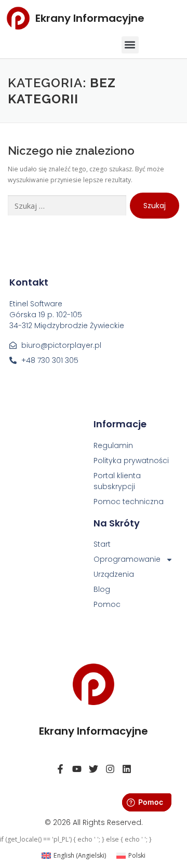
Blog (102, 589)
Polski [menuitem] (136, 855)
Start (102, 544)
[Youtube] (77, 769)
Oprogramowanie (127, 559)
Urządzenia (114, 574)
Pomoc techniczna (129, 501)
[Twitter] (93, 769)
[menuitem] (73, 855)
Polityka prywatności (131, 460)
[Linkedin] (126, 769)
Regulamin (113, 445)
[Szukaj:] (67, 205)
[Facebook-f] (60, 769)
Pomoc (107, 604)
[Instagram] (110, 769)
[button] (130, 44)
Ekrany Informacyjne (89, 18)
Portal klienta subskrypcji (117, 481)
